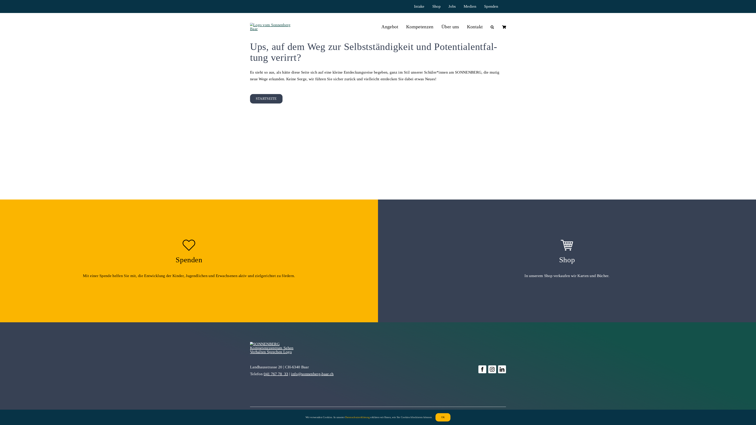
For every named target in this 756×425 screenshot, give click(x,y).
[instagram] (492, 369)
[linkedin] (502, 369)
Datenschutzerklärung (357, 417)
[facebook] (482, 369)
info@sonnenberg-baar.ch (312, 374)
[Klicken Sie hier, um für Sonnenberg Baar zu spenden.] (189, 261)
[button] (492, 27)
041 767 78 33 (276, 374)
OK (443, 417)
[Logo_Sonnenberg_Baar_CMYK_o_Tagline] (271, 25)
